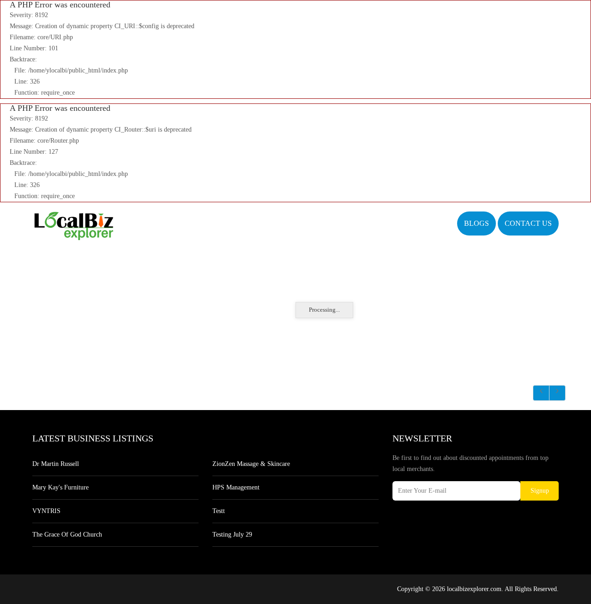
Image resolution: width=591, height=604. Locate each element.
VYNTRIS (46, 510)
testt (218, 510)
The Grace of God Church (67, 534)
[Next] (557, 393)
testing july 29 (232, 534)
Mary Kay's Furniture (60, 487)
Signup (540, 490)
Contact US (528, 223)
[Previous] (541, 393)
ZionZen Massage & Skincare (251, 463)
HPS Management (235, 487)
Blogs (476, 223)
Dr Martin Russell (55, 463)
